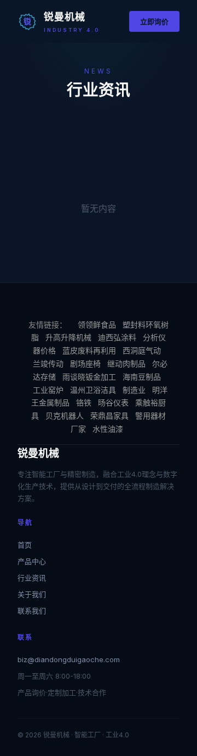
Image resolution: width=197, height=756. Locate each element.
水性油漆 (107, 428)
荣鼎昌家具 (109, 415)
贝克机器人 (64, 415)
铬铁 (83, 402)
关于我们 (32, 594)
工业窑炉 (48, 389)
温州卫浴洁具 (93, 389)
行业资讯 (32, 577)
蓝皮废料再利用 (89, 350)
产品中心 (32, 561)
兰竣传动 (48, 363)
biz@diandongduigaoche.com (69, 659)
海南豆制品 (142, 376)
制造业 (134, 389)
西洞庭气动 (142, 350)
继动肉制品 (126, 363)
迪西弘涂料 (117, 337)
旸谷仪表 (113, 402)
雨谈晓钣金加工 (89, 376)
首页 (25, 544)
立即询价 (154, 21)
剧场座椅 (85, 363)
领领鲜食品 (97, 324)
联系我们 (32, 610)
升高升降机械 (68, 337)
